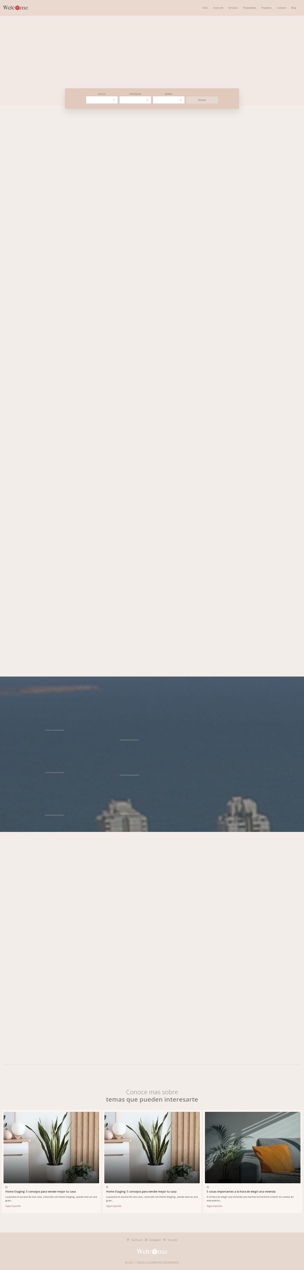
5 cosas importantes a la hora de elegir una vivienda (241, 1191)
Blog (293, 7)
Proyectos (266, 7)
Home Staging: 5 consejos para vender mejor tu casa (40, 1191)
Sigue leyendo (13, 1205)
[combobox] (102, 100)
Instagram (155, 1240)
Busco (102, 94)
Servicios (233, 7)
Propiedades (249, 7)
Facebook (137, 1240)
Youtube (172, 1240)
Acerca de (218, 7)
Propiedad (135, 94)
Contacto (281, 7)
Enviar (202, 100)
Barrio (169, 94)
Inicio (205, 7)
